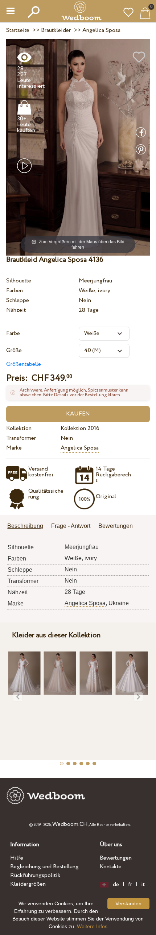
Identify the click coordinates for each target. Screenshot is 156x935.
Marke (14, 447)
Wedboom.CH (70, 824)
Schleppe (17, 300)
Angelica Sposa (80, 448)
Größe (14, 350)
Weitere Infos (92, 926)
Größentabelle (23, 364)
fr (130, 885)
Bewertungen (116, 858)
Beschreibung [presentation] (25, 526)
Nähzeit (16, 310)
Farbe (13, 333)
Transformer (21, 438)
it (143, 885)
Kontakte (111, 866)
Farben (14, 290)
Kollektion (19, 428)
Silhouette (18, 280)
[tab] (27, 527)
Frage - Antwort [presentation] (70, 526)
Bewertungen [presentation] (115, 526)
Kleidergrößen (28, 884)
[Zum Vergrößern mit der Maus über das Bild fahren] (78, 147)
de (116, 885)
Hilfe (16, 858)
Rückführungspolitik (35, 875)
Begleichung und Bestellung (44, 866)
